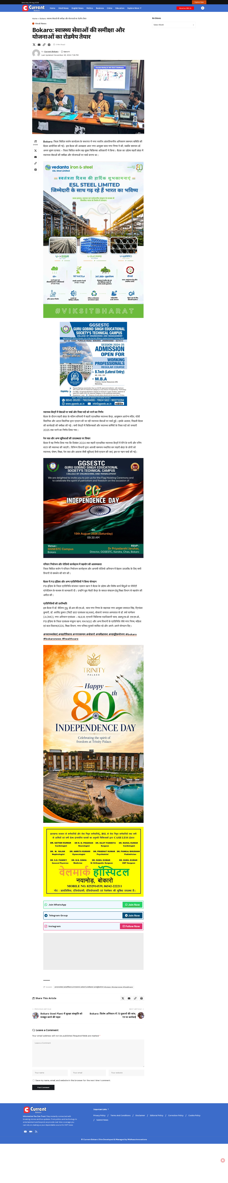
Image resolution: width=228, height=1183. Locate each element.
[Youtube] (25, 1131)
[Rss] (36, 1131)
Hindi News (40, 24)
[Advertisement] (93, 951)
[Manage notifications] (223, 1160)
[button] (199, 2)
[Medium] (30, 1131)
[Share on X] (34, 45)
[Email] (39, 45)
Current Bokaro (51, 51)
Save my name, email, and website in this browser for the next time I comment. (73, 1080)
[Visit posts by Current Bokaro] (36, 53)
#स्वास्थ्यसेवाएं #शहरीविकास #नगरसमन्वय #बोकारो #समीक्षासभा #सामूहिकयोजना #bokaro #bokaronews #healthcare (93, 987)
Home (34, 18)
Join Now (134, 904)
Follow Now (133, 926)
